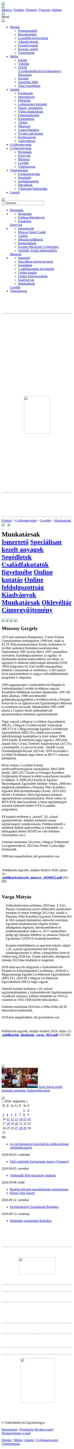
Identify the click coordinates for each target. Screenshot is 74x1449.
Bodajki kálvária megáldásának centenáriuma (39, 1189)
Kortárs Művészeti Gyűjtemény (38, 247)
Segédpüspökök (28, 181)
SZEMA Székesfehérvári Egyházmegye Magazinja (39, 71)
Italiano (57, 10)
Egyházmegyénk (29, 174)
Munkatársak (26, 283)
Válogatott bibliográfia (32, 188)
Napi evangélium (29, 86)
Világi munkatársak (30, 111)
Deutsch (31, 10)
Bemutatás (25, 152)
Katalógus (24, 221)
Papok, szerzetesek (30, 108)
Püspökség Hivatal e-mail (36, 1429)
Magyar (7, 10)
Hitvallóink (25, 185)
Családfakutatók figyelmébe (36, 269)
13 (16, 1119)
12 (12, 1119)
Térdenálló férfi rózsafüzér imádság (33, 1175)
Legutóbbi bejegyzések (33, 38)
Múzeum (24, 159)
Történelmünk (19, 170)
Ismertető (24, 258)
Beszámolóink (27, 34)
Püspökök (24, 177)
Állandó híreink (28, 41)
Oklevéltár (57, 602)
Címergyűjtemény (27, 609)
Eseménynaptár (28, 45)
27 (16, 1128)
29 (25, 1128)
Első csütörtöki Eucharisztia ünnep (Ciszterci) (39, 1161)
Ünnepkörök (26, 52)
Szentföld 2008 (28, 82)
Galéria (23, 236)
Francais (44, 10)
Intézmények (26, 97)
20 (16, 1123)
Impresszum (9, 1429)
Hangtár (23, 78)
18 (8, 1123)
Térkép (22, 122)
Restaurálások (27, 243)
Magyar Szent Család (32, 232)
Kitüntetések (26, 119)
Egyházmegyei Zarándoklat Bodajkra (34, 1207)
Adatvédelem (26, 141)
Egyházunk (25, 93)
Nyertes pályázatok (30, 133)
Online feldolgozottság (32, 276)
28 (20, 1128)
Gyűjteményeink (20, 144)
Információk (26, 228)
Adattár (15, 89)
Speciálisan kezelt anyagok (35, 261)
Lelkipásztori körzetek (32, 104)
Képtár (22, 60)
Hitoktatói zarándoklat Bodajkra (30, 1220)
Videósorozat (26, 166)
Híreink (15, 27)
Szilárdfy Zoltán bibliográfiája (37, 250)
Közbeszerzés (27, 137)
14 (20, 1119)
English (19, 10)
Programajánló (27, 30)
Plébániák (24, 100)
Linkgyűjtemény (28, 130)
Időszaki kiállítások (30, 239)
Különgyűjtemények (31, 217)
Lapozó (15, 192)
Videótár (23, 64)
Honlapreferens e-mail (16, 1433)
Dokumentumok (28, 115)
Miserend (24, 126)
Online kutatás (27, 272)
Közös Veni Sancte (22, 1193)
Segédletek (25, 265)
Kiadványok (26, 280)
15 (25, 1119)
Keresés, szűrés (28, 49)
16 (29, 1119)
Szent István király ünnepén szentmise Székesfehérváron (32, 1088)
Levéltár (23, 163)
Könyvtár (24, 155)
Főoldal (7, 520)
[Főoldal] (3, 7)
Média (14, 56)
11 (8, 1119)
